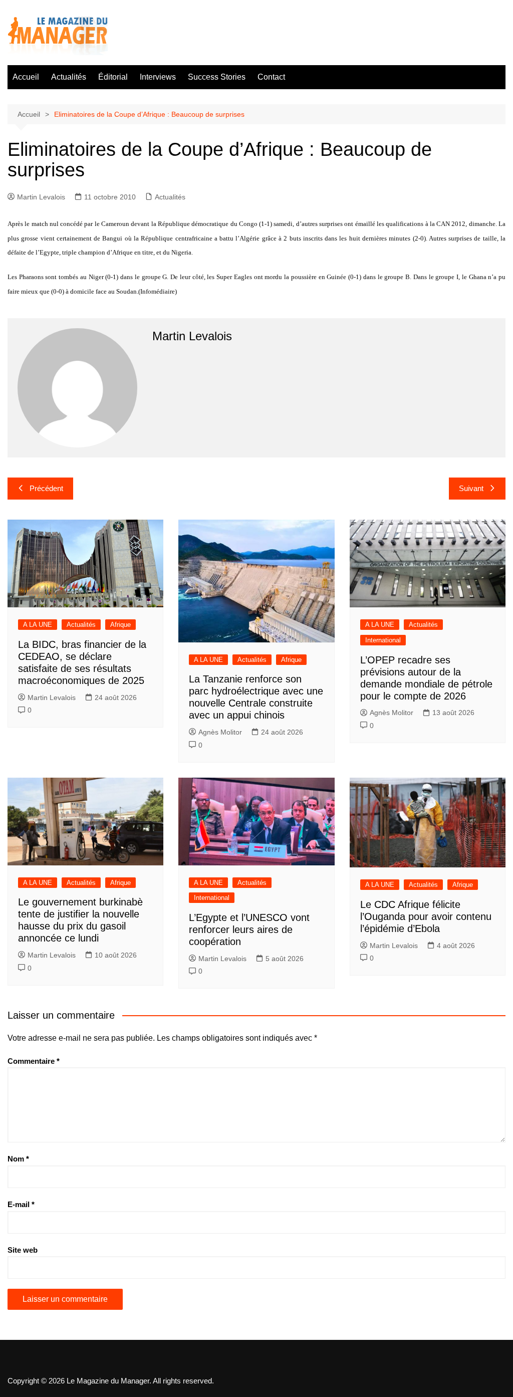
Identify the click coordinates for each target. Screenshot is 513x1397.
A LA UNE (37, 624)
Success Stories (216, 77)
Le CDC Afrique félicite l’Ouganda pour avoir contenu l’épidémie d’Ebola (425, 916)
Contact (271, 77)
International (383, 640)
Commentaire (34, 1061)
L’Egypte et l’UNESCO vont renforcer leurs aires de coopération (249, 929)
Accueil (26, 77)
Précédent (46, 488)
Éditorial (113, 77)
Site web (23, 1250)
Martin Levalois (41, 197)
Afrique (120, 624)
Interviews (158, 77)
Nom (18, 1158)
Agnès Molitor (220, 732)
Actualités (68, 77)
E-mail (21, 1204)
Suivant (471, 488)
